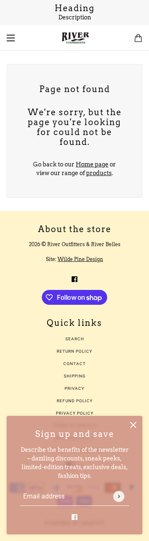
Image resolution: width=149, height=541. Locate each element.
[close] (133, 425)
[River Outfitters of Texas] (74, 38)
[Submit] (118, 496)
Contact (74, 363)
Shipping (75, 376)
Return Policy (74, 351)
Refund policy (75, 401)
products (99, 173)
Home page (92, 164)
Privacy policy (75, 413)
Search (74, 339)
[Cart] (138, 38)
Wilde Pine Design (80, 259)
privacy (74, 388)
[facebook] (74, 516)
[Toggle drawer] (11, 38)
